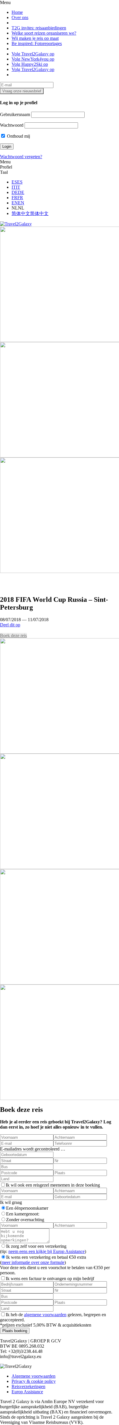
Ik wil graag (11, 1202)
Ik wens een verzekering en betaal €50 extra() (43, 1260)
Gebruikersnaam (15, 114)
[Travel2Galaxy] (16, 223)
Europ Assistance (27, 1391)
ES (14, 182)
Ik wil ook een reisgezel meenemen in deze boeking (53, 1185)
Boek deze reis (13, 635)
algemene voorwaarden (45, 1314)
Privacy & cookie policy (34, 1381)
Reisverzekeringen (28, 1386)
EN (15, 202)
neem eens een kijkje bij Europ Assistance (46, 1251)
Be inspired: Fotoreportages (37, 43)
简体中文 (21, 213)
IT (14, 187)
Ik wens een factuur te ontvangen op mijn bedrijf (50, 1278)
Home (17, 12)
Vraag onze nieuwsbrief (21, 91)
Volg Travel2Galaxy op (33, 53)
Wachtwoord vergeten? (21, 156)
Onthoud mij (18, 136)
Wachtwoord (11, 125)
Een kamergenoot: (22, 1213)
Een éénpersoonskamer (27, 1208)
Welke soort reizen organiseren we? (44, 33)
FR (14, 197)
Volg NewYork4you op (33, 59)
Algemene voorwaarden (33, 1376)
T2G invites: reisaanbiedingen (39, 27)
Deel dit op (10, 624)
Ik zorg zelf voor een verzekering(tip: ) (43, 1249)
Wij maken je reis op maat (35, 38)
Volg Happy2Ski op (30, 64)
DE (15, 192)
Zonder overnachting (25, 1219)
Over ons (20, 17)
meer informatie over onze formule (32, 1262)
